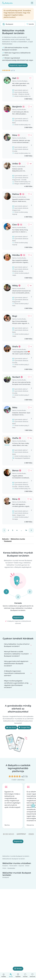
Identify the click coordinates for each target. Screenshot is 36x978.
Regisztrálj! (18, 841)
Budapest (5, 877)
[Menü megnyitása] (32, 3)
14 (26, 530)
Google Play (25, 727)
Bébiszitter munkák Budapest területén (15, 856)
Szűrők (31, 24)
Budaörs (5, 866)
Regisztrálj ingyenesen (18, 65)
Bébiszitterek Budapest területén (13, 859)
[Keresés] (3, 24)
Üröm (4, 868)
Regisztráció (18, 617)
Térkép (19, 968)
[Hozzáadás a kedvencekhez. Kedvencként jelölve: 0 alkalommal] (30, 78)
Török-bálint (13, 866)
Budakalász (11, 868)
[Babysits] (7, 3)
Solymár (21, 866)
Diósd (27, 866)
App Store (12, 727)
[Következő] (31, 530)
